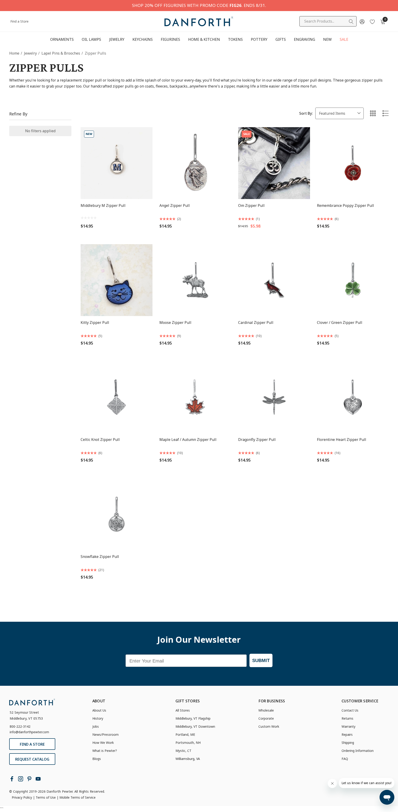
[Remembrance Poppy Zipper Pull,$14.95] (353, 163)
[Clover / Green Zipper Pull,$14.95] (353, 280)
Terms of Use (46, 797)
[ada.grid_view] (372, 113)
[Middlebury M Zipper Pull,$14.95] (116, 163)
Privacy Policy (22, 797)
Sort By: (306, 113)
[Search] (351, 21)
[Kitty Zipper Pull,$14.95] (116, 280)
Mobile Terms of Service (77, 797)
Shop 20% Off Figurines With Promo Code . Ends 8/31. (199, 5)
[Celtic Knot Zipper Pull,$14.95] (116, 397)
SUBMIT (261, 660)
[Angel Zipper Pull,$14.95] (195, 163)
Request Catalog (32, 759)
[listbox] (339, 113)
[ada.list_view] (385, 113)
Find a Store (19, 21)
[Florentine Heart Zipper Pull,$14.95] (353, 397)
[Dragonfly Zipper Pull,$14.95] (274, 397)
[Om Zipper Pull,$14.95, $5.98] (274, 163)
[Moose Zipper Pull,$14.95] (195, 280)
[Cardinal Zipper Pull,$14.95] (274, 280)
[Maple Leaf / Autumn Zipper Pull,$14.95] (195, 397)
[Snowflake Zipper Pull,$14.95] (116, 514)
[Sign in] (362, 21)
